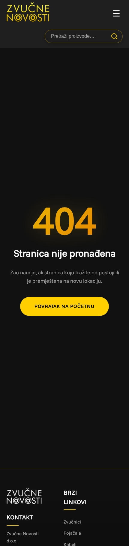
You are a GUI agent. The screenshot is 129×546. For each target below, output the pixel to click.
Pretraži (114, 36)
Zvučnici (72, 522)
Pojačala (72, 533)
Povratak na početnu (64, 306)
